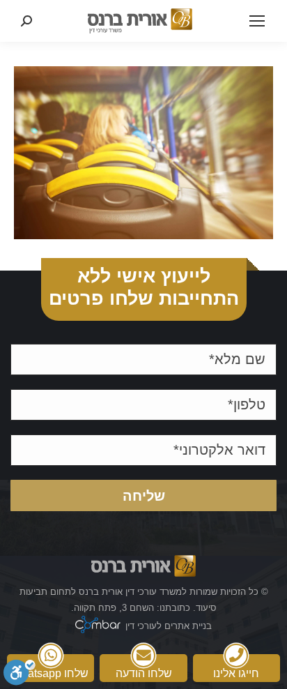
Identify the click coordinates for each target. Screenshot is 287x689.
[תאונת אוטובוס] (143, 152)
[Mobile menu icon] (257, 21)
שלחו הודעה (144, 673)
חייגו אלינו (236, 673)
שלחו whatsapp (50, 673)
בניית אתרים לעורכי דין (168, 626)
